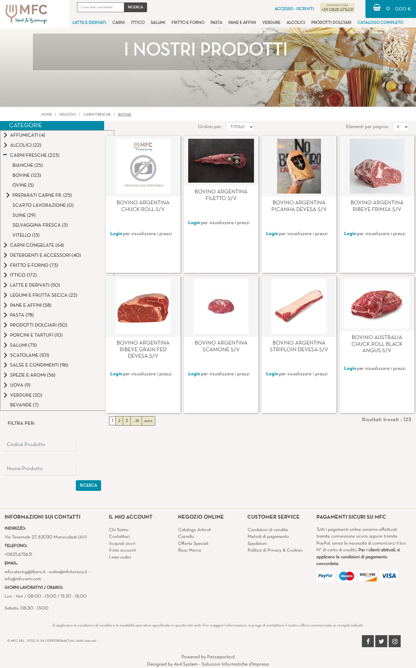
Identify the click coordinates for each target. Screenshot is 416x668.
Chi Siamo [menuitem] (119, 530)
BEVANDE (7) (24, 405)
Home (46, 114)
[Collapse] (5, 155)
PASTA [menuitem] (216, 23)
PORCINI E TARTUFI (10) (36, 335)
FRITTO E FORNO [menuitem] (187, 23)
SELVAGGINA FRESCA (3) (40, 225)
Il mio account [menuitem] (122, 550)
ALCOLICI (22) (25, 145)
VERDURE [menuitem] (271, 23)
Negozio (67, 114)
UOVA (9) (20, 385)
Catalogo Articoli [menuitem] (194, 530)
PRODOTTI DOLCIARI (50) (38, 325)
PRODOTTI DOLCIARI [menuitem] (331, 23)
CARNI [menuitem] (118, 23)
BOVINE (124, 114)
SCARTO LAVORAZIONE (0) (43, 205)
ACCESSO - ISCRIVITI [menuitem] (294, 9)
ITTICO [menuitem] (138, 23)
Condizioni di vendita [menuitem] (268, 530)
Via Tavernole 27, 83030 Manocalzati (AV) (45, 537)
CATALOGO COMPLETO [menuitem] (380, 23)
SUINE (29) (24, 215)
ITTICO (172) (23, 275)
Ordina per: (210, 127)
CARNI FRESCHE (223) (34, 155)
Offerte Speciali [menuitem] (193, 543)
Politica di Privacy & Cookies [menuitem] (275, 550)
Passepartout (221, 657)
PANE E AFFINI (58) (30, 305)
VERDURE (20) (26, 395)
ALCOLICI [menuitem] (296, 23)
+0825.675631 (18, 554)
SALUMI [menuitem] (158, 23)
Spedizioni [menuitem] (257, 543)
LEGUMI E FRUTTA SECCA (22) (43, 295)
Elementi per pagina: (367, 127)
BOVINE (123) (26, 175)
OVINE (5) (23, 185)
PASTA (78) (22, 315)
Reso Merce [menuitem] (189, 550)
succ (148, 421)
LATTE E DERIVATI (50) (35, 285)
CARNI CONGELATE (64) (37, 245)
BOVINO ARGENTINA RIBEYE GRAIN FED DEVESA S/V (143, 350)
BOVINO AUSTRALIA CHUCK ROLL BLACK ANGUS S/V (377, 344)
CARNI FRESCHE (97, 114)
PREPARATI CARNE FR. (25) (42, 195)
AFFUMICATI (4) (27, 135)
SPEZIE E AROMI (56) (32, 375)
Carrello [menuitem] (186, 536)
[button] (135, 7)
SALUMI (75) (23, 345)
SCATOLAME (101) (29, 355)
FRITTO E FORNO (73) (34, 265)
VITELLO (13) (26, 235)
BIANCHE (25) (27, 165)
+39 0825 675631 (337, 10)
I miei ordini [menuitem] (120, 557)
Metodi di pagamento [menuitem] (268, 536)
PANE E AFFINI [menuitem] (242, 23)
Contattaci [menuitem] (119, 536)
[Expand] (5, 135)
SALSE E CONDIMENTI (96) (39, 365)
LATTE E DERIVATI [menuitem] (89, 23)
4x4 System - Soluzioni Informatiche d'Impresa (221, 664)
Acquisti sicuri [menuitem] (122, 543)
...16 (136, 421)
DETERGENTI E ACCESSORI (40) (45, 255)
